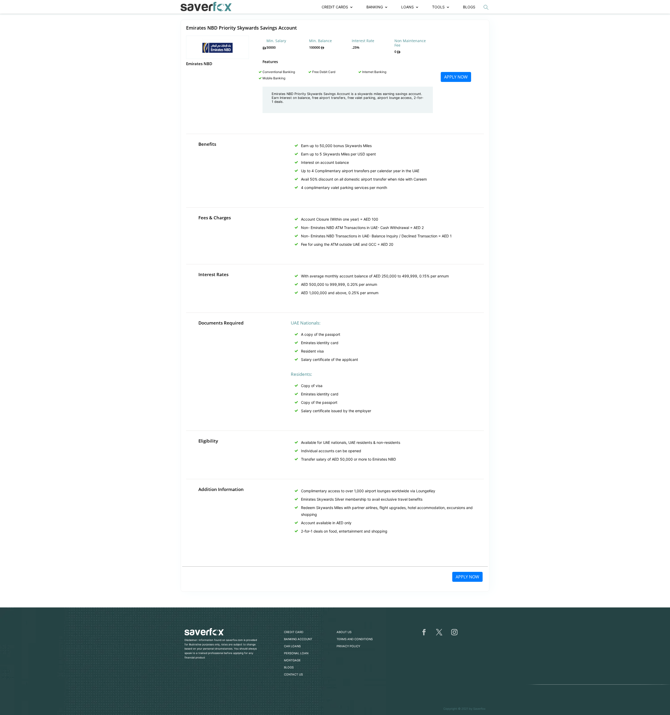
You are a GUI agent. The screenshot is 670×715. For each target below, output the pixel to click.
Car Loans (292, 646)
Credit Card (293, 632)
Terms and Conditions (355, 639)
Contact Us (293, 674)
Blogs (469, 7)
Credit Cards (335, 7)
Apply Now (456, 77)
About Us (344, 632)
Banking (374, 7)
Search (486, 7)
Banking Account (298, 639)
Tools (438, 7)
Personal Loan (296, 653)
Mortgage (292, 660)
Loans (407, 7)
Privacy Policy (348, 646)
